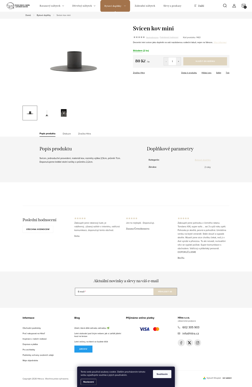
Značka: (139, 72)
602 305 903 (190, 327)
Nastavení (88, 381)
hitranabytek (189, 342)
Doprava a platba (30, 344)
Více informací (220, 42)
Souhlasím (162, 374)
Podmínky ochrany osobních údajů (38, 355)
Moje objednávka (30, 360)
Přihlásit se (165, 291)
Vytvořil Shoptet (214, 377)
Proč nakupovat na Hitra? (34, 333)
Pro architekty (29, 349)
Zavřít (151, 72)
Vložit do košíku (205, 61)
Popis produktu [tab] (47, 133)
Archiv (83, 349)
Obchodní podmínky (32, 328)
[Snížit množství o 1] (166, 61)
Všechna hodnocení (38, 229)
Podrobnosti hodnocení (169, 37)
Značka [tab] (84, 133)
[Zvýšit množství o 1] (178, 61)
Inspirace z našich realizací (35, 338)
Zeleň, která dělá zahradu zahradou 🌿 (91, 328)
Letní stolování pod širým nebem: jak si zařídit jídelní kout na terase (97, 335)
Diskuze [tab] (67, 133)
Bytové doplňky (203, 159)
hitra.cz (197, 342)
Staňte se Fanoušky (181, 342)
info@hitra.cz (190, 333)
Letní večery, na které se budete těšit (91, 341)
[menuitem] (52, 6)
